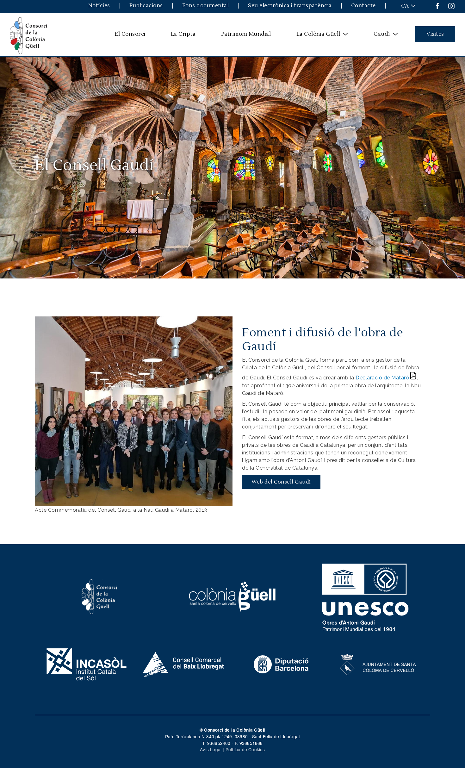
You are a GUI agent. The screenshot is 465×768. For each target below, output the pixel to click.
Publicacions (146, 6)
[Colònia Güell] (233, 596)
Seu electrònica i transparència (290, 6)
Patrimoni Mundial (246, 34)
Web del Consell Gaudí (281, 482)
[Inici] (29, 34)
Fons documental (205, 6)
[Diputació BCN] (281, 663)
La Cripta (183, 34)
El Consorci (130, 34)
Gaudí (378, 36)
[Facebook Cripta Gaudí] (437, 5)
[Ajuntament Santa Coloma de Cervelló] (378, 663)
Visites (435, 34)
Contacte (363, 6)
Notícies (99, 6)
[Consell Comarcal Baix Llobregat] (184, 663)
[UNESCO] (365, 596)
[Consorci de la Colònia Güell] (100, 596)
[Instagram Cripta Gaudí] (451, 5)
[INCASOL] (86, 663)
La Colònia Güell (314, 36)
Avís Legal (210, 749)
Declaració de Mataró (382, 378)
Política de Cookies (245, 749)
